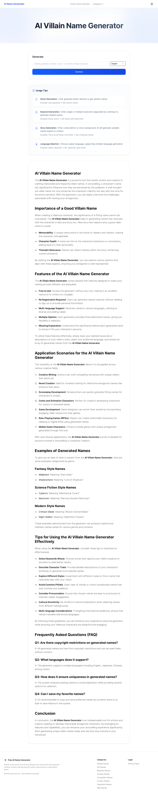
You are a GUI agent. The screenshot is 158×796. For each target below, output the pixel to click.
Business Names (103, 770)
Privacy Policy (133, 764)
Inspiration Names (104, 784)
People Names (103, 764)
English (114, 64)
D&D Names (102, 788)
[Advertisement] (13, 88)
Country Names (103, 781)
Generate (79, 72)
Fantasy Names (103, 774)
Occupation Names (105, 777)
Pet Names (101, 767)
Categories (97, 4)
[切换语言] (152, 4)
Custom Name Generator (80, 4)
